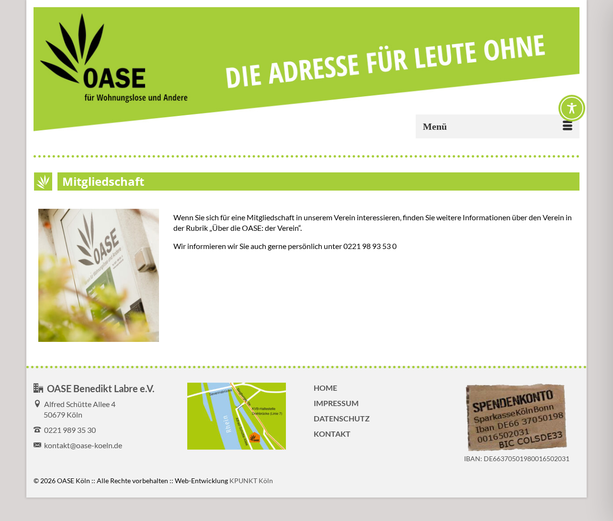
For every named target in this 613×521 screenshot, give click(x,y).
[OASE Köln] (306, 70)
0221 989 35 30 (68, 429)
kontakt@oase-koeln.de (81, 445)
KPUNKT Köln (251, 480)
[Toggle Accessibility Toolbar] (571, 108)
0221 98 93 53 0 (370, 245)
